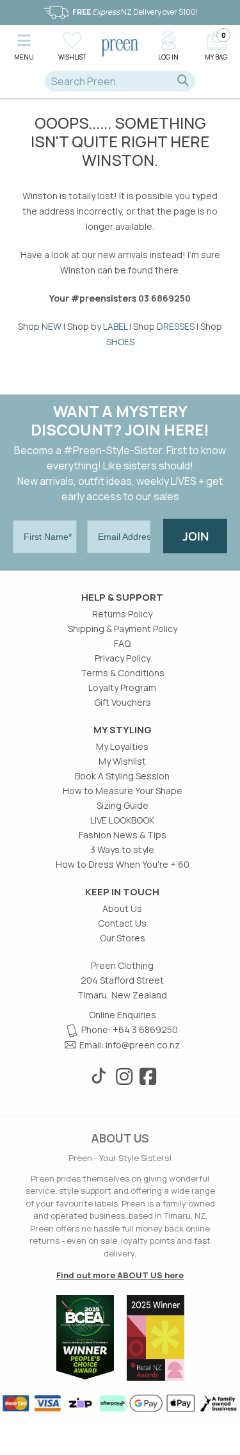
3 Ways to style (122, 849)
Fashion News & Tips (122, 835)
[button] (24, 45)
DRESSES (176, 326)
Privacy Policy (122, 658)
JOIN (195, 536)
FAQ (122, 643)
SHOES (120, 342)
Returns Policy (122, 614)
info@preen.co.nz (143, 1045)
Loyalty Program (122, 687)
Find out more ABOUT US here (120, 1275)
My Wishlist (122, 761)
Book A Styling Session (122, 776)
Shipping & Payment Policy (122, 628)
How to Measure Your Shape (122, 790)
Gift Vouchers (122, 702)
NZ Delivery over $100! (135, 11)
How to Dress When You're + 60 (122, 864)
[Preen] (120, 47)
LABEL (115, 326)
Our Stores (122, 938)
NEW (51, 326)
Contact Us (122, 923)
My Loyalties (122, 746)
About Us (122, 908)
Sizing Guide (122, 805)
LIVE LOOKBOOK (122, 820)
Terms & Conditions (122, 673)
